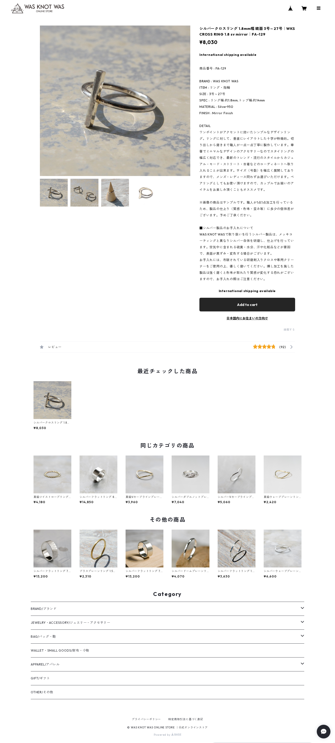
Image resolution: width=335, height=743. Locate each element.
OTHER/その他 (42, 692)
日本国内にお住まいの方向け (247, 318)
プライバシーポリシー (146, 719)
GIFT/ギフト (40, 678)
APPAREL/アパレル (45, 664)
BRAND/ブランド (44, 609)
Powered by (162, 734)
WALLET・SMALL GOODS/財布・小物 (60, 650)
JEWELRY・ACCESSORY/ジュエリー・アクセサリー (70, 623)
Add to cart (247, 304)
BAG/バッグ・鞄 (43, 636)
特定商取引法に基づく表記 (185, 719)
